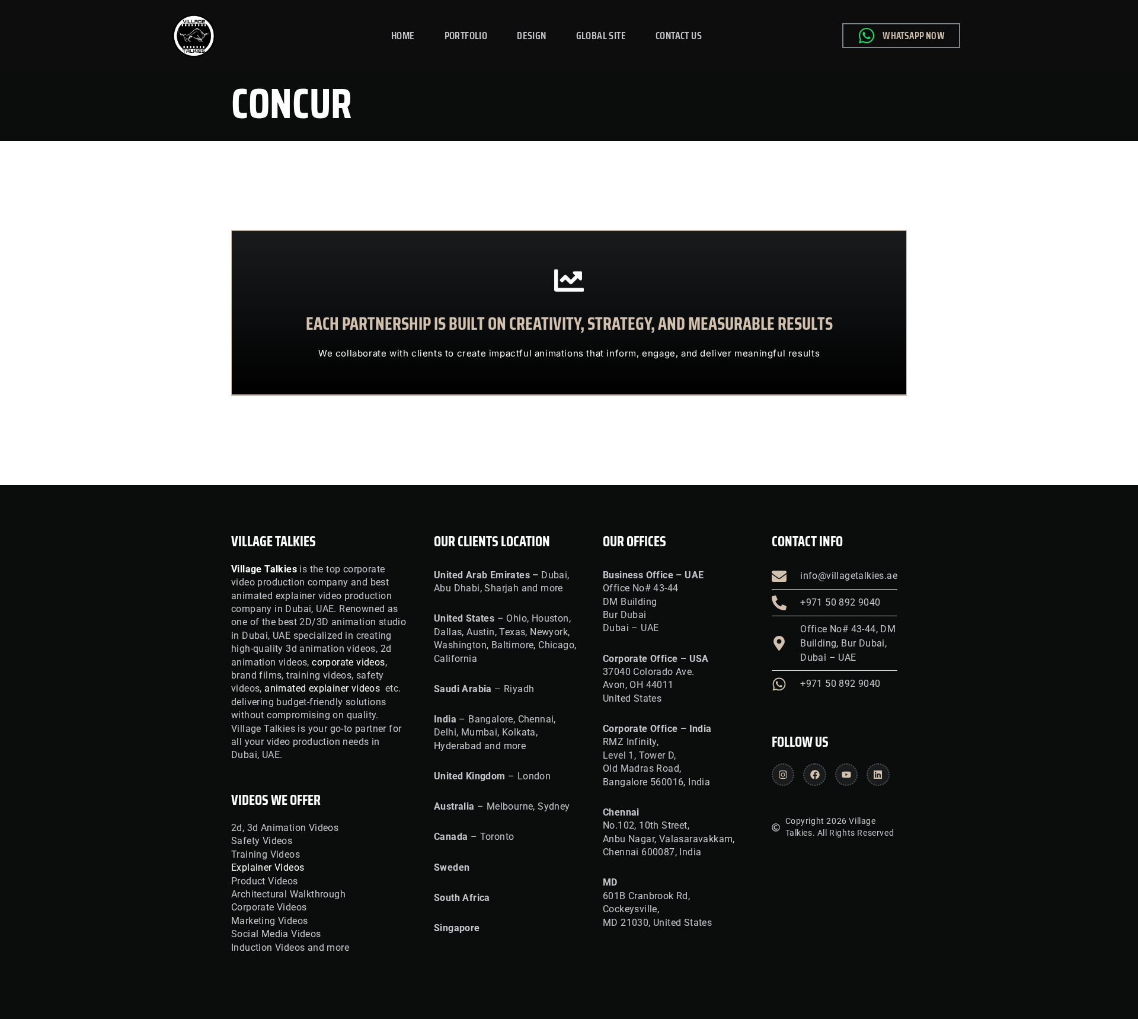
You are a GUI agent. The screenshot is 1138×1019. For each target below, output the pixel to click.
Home (403, 35)
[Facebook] (814, 774)
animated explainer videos (322, 688)
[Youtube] (846, 774)
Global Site (601, 35)
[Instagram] (783, 774)
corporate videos (348, 662)
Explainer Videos (267, 867)
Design (531, 35)
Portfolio (466, 35)
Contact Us (679, 35)
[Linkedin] (878, 774)
